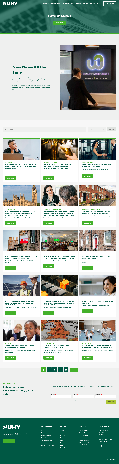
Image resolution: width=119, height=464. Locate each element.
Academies (14, 343)
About (72, 3)
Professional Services (56, 209)
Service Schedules (84, 440)
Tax (14, 162)
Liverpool (62, 447)
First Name (53, 394)
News (98, 3)
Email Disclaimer (83, 435)
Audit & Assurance (46, 435)
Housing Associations (95, 209)
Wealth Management (56, 3)
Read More (10, 178)
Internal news (55, 254)
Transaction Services (46, 437)
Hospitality (54, 162)
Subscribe (111, 402)
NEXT (74, 370)
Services (45, 3)
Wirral (62, 450)
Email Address (98, 394)
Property (15, 254)
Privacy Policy (83, 437)
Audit (91, 162)
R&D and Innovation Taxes (48, 442)
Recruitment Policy (84, 430)
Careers (92, 3)
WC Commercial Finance (47, 445)
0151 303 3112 (102, 443)
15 (66, 370)
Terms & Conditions (79, 400)
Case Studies (53, 343)
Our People (79, 3)
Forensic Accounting (46, 440)
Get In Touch (110, 3)
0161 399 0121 (102, 436)
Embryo (10, 436)
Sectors (65, 3)
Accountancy (44, 430)
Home (57, 12)
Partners (85, 3)
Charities (14, 299)
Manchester (63, 445)
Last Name (75, 394)
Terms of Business (84, 432)
